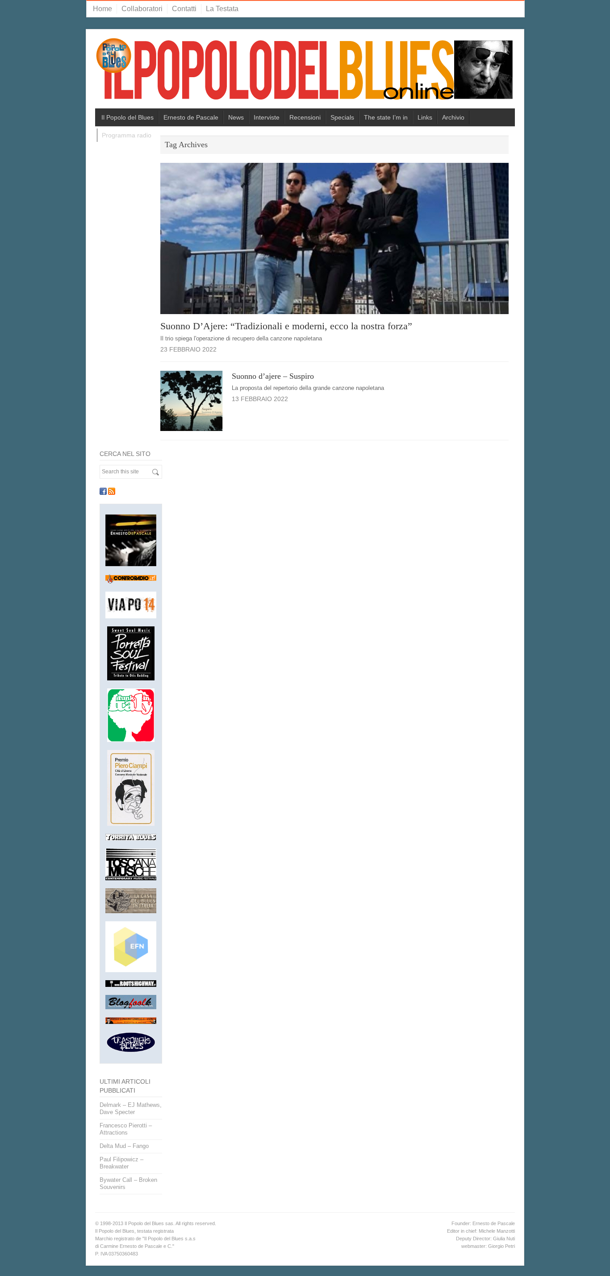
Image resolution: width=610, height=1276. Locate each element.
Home (102, 8)
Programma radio (126, 135)
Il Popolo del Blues (127, 117)
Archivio (453, 117)
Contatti (184, 8)
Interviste (267, 117)
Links (425, 117)
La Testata (222, 8)
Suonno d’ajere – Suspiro (273, 376)
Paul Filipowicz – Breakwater (121, 1163)
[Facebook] (103, 491)
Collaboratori (142, 8)
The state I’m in (386, 117)
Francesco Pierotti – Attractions (126, 1129)
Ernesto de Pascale (190, 117)
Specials (342, 117)
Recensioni (305, 117)
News (236, 117)
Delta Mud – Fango (124, 1146)
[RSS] (111, 491)
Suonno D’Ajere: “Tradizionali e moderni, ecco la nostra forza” (286, 325)
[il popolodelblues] (304, 72)
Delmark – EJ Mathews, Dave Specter (131, 1108)
